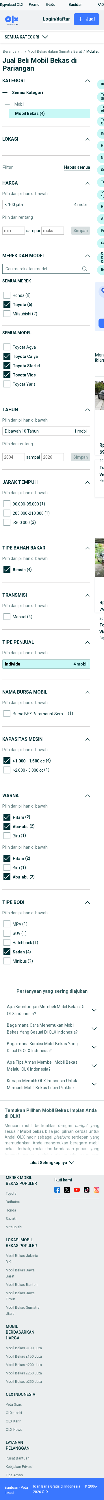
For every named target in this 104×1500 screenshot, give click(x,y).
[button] (14, 4)
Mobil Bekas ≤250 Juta (24, 1373)
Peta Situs (14, 1404)
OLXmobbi (14, 1413)
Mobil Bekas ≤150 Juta (24, 1356)
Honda (11, 1210)
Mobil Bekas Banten (22, 1285)
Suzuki (11, 1219)
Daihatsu (13, 1202)
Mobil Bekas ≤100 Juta (24, 1348)
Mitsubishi (14, 1227)
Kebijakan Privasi (19, 1467)
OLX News (14, 1430)
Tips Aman (14, 1475)
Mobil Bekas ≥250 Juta (24, 1382)
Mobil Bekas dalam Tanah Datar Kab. (93, 52)
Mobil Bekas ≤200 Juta (24, 1365)
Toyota (11, 1194)
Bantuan (11, 1488)
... (22, 52)
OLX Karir (13, 1421)
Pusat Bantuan (17, 1458)
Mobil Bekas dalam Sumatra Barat (55, 52)
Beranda (9, 52)
